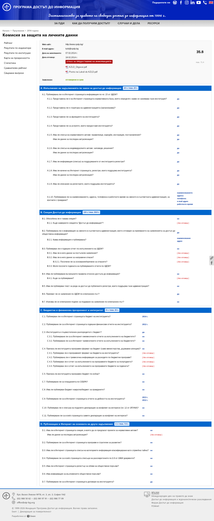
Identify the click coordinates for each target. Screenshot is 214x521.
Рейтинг (8, 42)
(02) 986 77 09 (57, 498)
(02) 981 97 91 (40, 498)
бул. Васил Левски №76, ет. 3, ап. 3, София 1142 (41, 494)
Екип (14, 511)
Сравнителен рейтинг (15, 67)
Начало (6, 30)
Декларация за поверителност (35, 511)
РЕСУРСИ (154, 23)
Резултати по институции (17, 52)
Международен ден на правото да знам (172, 495)
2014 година (32, 30)
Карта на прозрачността (17, 57)
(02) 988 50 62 (24, 498)
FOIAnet (155, 505)
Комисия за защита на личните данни (40, 34)
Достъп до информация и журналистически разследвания (181, 499)
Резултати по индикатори (17, 47)
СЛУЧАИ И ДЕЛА (129, 23)
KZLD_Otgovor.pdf (78, 67)
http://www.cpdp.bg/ (74, 44)
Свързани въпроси (14, 72)
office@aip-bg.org (26, 502)
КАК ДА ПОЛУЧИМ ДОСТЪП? (91, 23)
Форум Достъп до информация (167, 502)
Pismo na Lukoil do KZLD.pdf (83, 72)
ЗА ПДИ (59, 23)
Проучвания (18, 30)
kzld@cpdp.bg (72, 49)
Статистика (10, 62)
